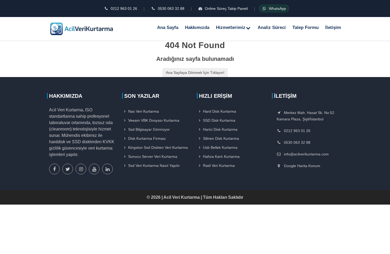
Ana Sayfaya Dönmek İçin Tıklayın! (195, 72)
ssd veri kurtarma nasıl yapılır (154, 165)
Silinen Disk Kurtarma (221, 138)
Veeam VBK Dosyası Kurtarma (153, 120)
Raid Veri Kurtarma (219, 165)
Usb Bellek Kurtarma (220, 147)
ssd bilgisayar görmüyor (149, 129)
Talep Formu (305, 27)
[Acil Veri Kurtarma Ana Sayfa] (82, 28)
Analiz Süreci (272, 27)
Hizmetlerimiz (230, 27)
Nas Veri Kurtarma (143, 111)
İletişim (333, 27)
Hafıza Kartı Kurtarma (221, 156)
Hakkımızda (197, 27)
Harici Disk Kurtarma (220, 129)
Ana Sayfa (167, 27)
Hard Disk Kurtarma (219, 111)
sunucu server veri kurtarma (152, 156)
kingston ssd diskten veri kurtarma (158, 147)
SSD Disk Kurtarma (219, 120)
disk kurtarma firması (147, 138)
